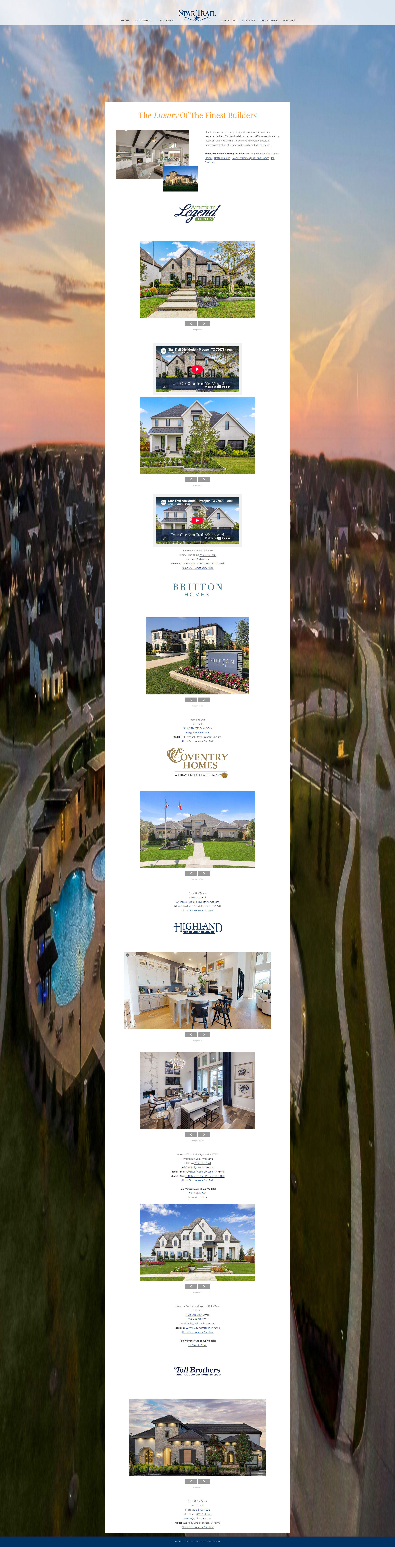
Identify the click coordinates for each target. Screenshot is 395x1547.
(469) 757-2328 (197, 897)
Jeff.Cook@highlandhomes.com (197, 1167)
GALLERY (289, 20)
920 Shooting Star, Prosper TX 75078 (205, 1171)
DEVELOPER (269, 20)
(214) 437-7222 (201, 1509)
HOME (125, 20)
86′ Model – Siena (197, 1344)
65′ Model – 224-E (197, 1197)
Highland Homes (260, 157)
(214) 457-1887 (195, 1319)
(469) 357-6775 (191, 728)
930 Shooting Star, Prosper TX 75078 (205, 1175)
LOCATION (229, 20)
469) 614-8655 (204, 1514)
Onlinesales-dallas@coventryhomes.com (197, 901)
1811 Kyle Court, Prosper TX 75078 (201, 1327)
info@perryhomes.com (198, 732)
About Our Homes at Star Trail (198, 567)
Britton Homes (222, 157)
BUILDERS (166, 20)
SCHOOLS (248, 20)
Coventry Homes (241, 157)
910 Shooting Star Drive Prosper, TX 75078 (201, 563)
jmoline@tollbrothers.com (197, 1518)
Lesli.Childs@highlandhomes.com (197, 1323)
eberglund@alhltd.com (198, 559)
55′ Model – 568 (197, 1193)
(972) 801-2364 (194, 1314)
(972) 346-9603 (208, 554)
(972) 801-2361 (202, 1162)
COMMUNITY (144, 20)
